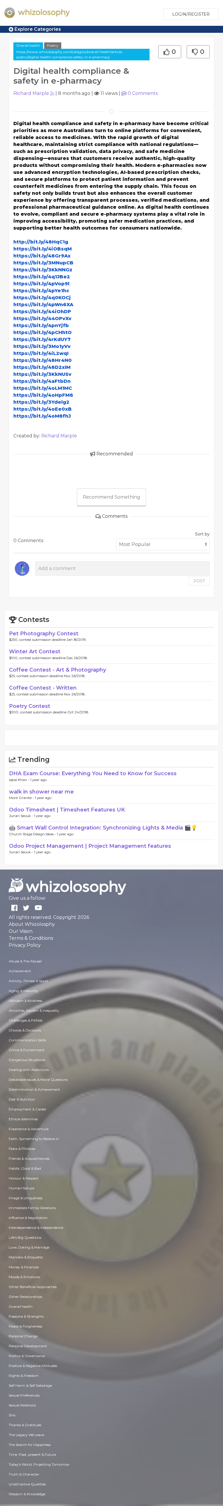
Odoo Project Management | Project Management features (90, 846)
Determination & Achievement (34, 1089)
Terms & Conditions (31, 938)
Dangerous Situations (27, 1060)
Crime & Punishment (26, 1050)
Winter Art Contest (34, 651)
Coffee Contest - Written (43, 688)
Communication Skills (27, 1040)
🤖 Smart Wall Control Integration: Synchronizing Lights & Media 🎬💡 (103, 828)
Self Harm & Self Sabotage (30, 1385)
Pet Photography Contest (43, 633)
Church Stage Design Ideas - (33, 834)
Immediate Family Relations (32, 1208)
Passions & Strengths (26, 1316)
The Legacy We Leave (26, 1435)
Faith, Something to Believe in (34, 1139)
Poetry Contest (29, 706)
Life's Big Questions (25, 1237)
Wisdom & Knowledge (27, 1494)
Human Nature (21, 1188)
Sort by (202, 534)
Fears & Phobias (22, 1148)
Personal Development (28, 1346)
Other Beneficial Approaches (33, 1287)
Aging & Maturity (23, 991)
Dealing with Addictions (29, 1069)
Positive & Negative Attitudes (33, 1365)
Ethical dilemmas (23, 1119)
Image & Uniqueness (25, 1198)
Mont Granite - (22, 798)
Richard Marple (31, 93)
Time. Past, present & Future (32, 1454)
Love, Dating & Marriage (29, 1247)
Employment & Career (27, 1109)
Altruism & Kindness (25, 1000)
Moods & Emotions (24, 1277)
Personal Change (23, 1336)
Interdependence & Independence (36, 1227)
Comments (143, 93)
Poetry (52, 45)
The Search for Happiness (30, 1444)
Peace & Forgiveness (25, 1326)
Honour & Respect (24, 1178)
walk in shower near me (41, 792)
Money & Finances (24, 1267)
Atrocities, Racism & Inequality (34, 1010)
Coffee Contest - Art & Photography (57, 670)
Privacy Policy (25, 945)
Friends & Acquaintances (29, 1158)
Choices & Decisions (25, 1030)
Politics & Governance (27, 1356)
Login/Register (191, 14)
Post (199, 581)
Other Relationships (25, 1296)
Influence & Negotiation (28, 1217)
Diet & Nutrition (22, 1099)
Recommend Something (111, 497)
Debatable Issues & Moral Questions (38, 1079)
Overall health (28, 45)
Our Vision (21, 931)
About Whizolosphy (32, 924)
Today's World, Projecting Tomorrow (39, 1464)
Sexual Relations (22, 1405)
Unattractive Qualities (27, 1484)
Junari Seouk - (21, 816)
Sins (12, 1415)
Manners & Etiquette (26, 1257)
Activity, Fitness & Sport (28, 981)
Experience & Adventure (28, 1129)
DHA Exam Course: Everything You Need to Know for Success (93, 773)
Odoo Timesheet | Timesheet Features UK (67, 810)
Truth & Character (24, 1474)
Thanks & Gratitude (25, 1425)
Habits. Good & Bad (25, 1168)
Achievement (20, 971)
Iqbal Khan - (19, 780)
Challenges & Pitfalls (25, 1020)
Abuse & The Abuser (25, 961)
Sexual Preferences (24, 1395)
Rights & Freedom (24, 1375)
